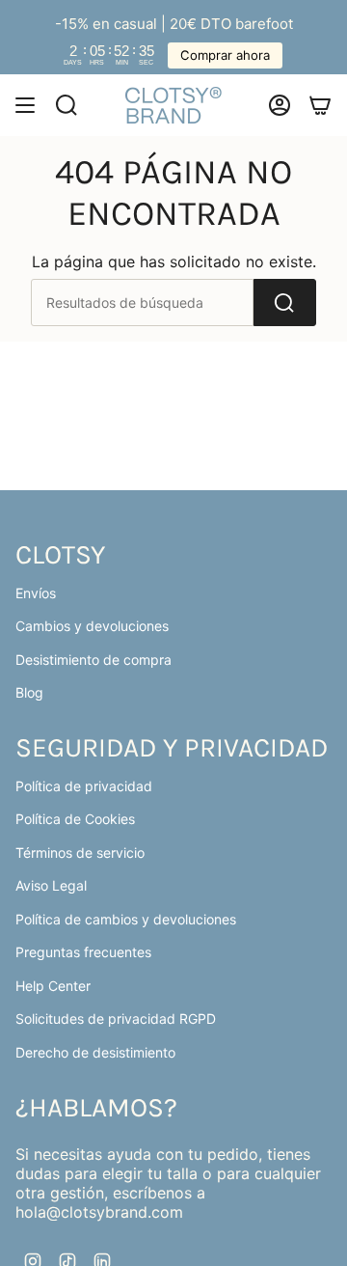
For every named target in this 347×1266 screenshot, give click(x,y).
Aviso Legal (51, 885)
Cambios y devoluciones (92, 626)
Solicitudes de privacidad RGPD (115, 1018)
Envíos (35, 593)
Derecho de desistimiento (95, 1052)
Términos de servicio (80, 852)
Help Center (53, 985)
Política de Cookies (75, 819)
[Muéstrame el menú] (25, 105)
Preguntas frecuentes (83, 952)
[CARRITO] (320, 105)
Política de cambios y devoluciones (125, 919)
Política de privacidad (83, 786)
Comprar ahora (225, 55)
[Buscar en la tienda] (285, 302)
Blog (29, 692)
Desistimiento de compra (93, 659)
